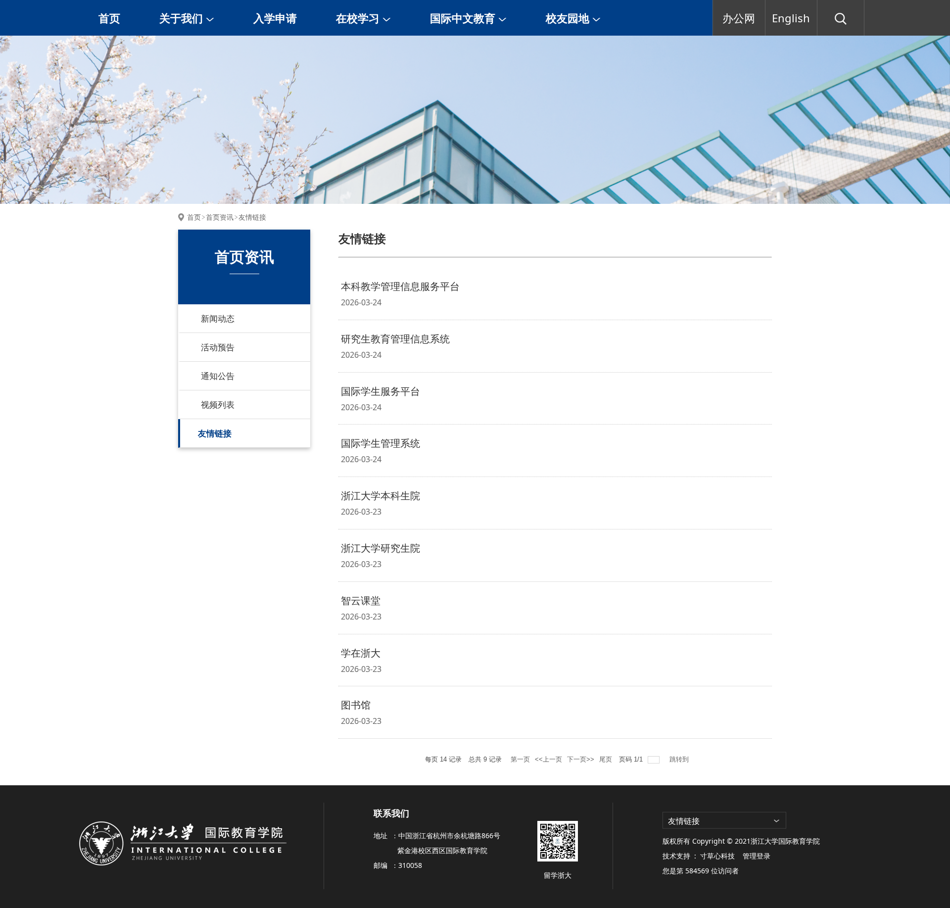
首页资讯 (220, 217)
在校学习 (359, 17)
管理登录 (756, 855)
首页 (109, 17)
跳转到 (680, 759)
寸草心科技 (717, 855)
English (791, 17)
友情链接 (252, 217)
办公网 (738, 17)
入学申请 (275, 17)
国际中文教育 (464, 17)
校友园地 (569, 17)
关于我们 (182, 17)
